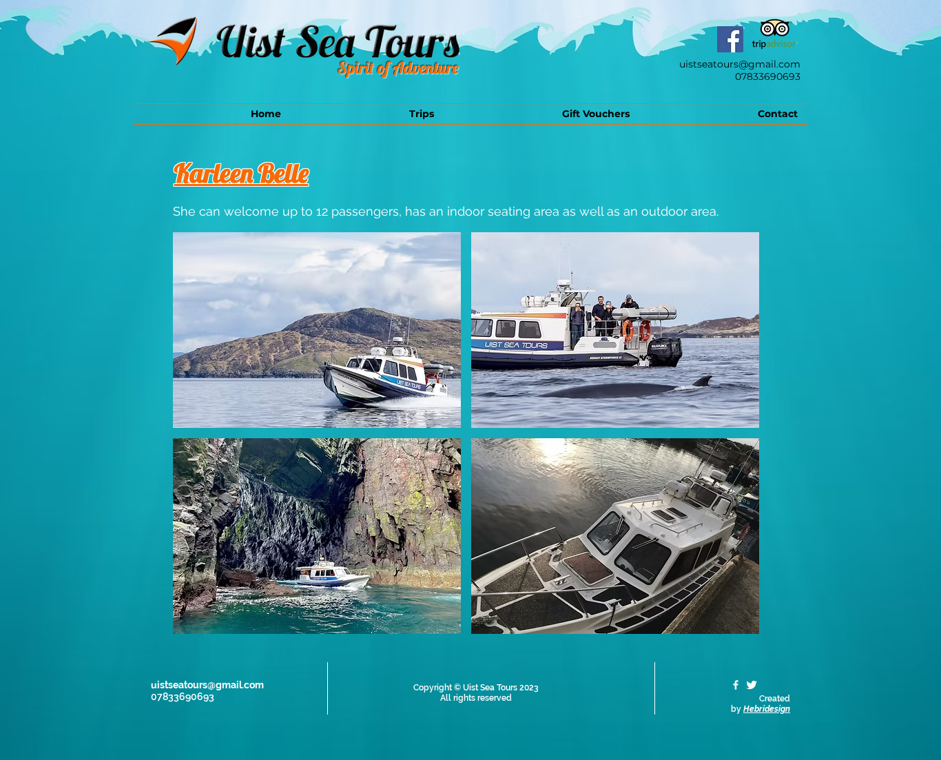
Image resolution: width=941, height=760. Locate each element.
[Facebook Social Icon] (730, 39)
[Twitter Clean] (751, 685)
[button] (367, 114)
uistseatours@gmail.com (739, 64)
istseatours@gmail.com (210, 684)
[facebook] (736, 685)
